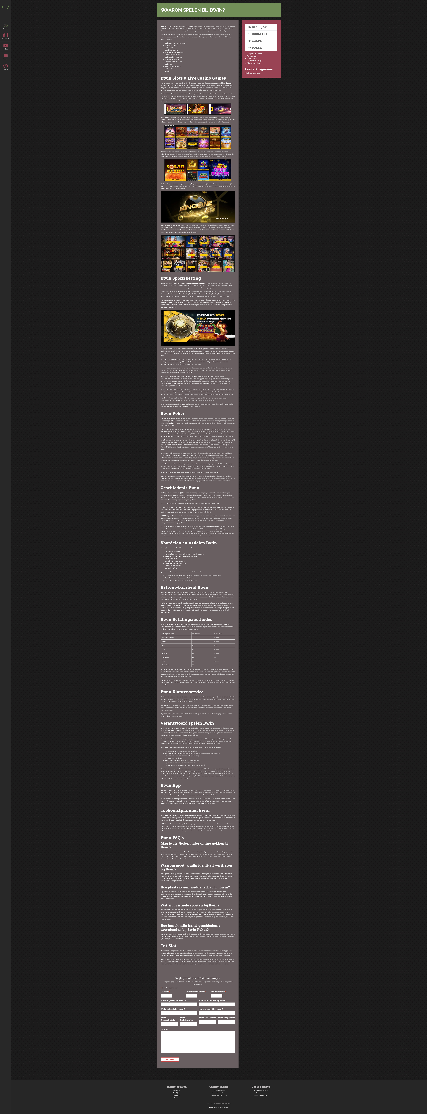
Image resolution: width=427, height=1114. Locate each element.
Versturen (169, 1059)
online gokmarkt (213, 526)
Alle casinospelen (253, 63)
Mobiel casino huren (261, 1095)
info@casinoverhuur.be (253, 73)
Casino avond (261, 1093)
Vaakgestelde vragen (254, 54)
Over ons (5, 39)
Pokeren (176, 1095)
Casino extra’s (252, 56)
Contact (5, 59)
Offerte (5, 69)
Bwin (162, 26)
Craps (257, 41)
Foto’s (5, 49)
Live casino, (178, 225)
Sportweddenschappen (223, 83)
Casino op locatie (261, 1090)
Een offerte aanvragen (254, 61)
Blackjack (260, 27)
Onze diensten (252, 58)
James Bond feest (219, 1093)
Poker (171, 423)
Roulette (260, 34)
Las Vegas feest (219, 1090)
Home (5, 28)
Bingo (193, 184)
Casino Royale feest (219, 1095)
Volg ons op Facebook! (219, 1107)
